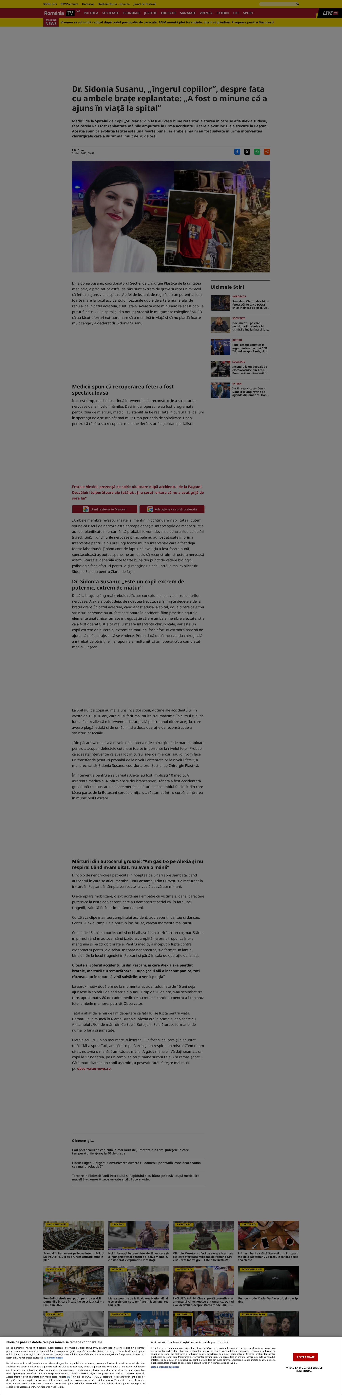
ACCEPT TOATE (305, 1357)
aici (68, 1376)
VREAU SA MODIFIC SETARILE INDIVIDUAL (304, 1369)
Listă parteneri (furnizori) (165, 1366)
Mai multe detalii (53, 1357)
